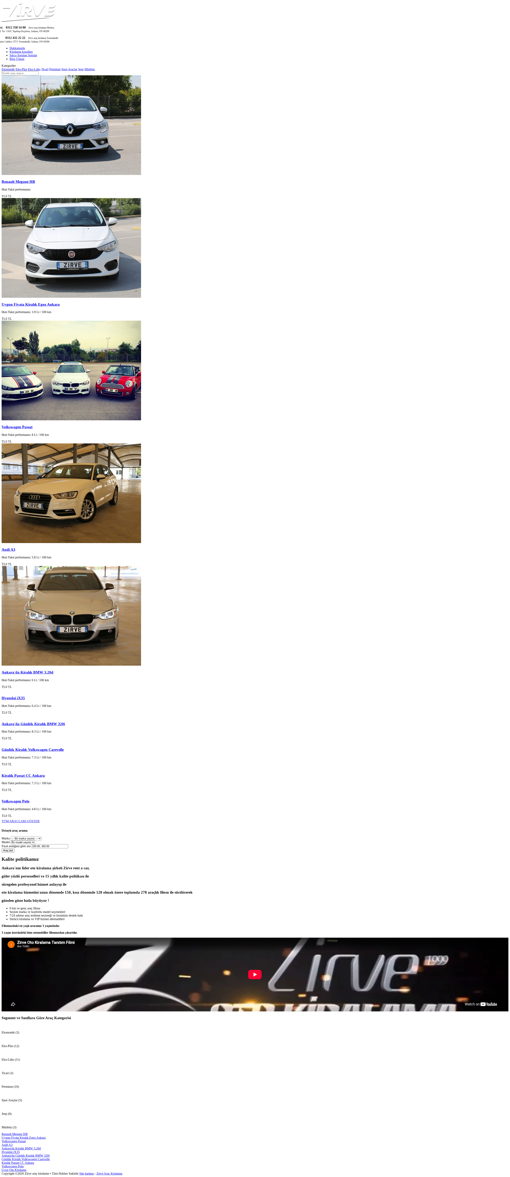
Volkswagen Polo (15, 801)
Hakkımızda (17, 48)
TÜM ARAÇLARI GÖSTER (21, 821)
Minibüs (89, 69)
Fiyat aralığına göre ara (16, 846)
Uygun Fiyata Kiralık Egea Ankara (31, 304)
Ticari (44, 69)
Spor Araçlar (69, 69)
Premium (55, 69)
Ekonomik (8, 69)
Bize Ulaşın (17, 59)
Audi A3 (8, 549)
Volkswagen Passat (17, 427)
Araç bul (8, 850)
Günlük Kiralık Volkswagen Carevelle (33, 750)
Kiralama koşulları (21, 51)
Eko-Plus (21, 69)
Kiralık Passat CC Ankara (23, 775)
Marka (6, 838)
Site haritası (86, 1173)
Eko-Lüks (34, 69)
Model (6, 842)
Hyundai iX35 (13, 698)
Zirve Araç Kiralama (109, 1173)
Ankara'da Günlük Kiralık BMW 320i (33, 724)
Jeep (81, 69)
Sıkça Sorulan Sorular (23, 55)
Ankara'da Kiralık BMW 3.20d (27, 672)
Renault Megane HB (18, 182)
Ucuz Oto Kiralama (14, 1170)
